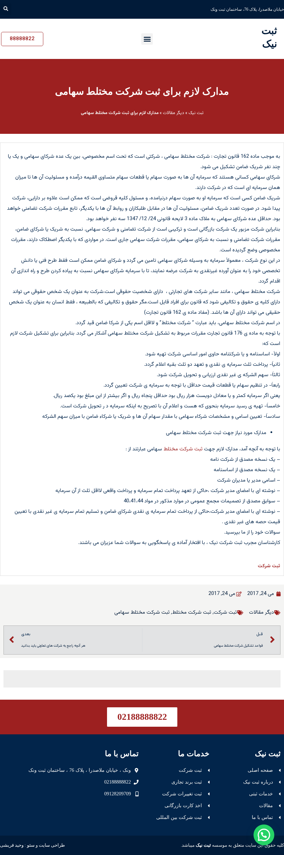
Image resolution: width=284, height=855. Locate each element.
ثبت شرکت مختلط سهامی (142, 612)
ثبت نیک (196, 113)
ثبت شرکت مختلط (183, 449)
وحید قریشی (12, 845)
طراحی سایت (52, 845)
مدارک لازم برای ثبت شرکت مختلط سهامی (142, 91)
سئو (31, 845)
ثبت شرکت (269, 566)
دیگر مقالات (173, 113)
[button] (5, 9)
